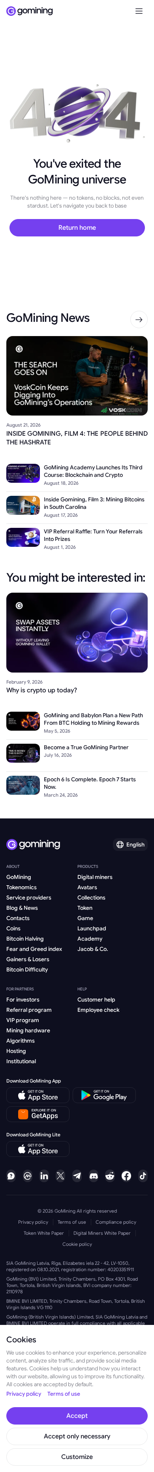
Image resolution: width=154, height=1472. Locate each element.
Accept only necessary (77, 1436)
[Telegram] (77, 1176)
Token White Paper (44, 1233)
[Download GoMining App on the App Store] (38, 1095)
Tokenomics (21, 887)
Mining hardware (28, 1030)
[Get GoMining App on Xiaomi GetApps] (38, 1114)
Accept (77, 1416)
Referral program (29, 1009)
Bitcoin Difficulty (27, 969)
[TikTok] (143, 1176)
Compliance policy (116, 1222)
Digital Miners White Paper (102, 1233)
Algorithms (20, 1040)
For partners (20, 989)
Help (82, 989)
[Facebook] (126, 1176)
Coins (13, 928)
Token (84, 907)
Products (87, 866)
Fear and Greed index (34, 948)
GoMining (18, 877)
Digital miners (95, 877)
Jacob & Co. (92, 948)
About (13, 866)
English (135, 844)
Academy (89, 938)
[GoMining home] (29, 11)
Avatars (87, 887)
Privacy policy (33, 1222)
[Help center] (11, 1176)
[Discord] (93, 1176)
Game (85, 918)
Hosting (16, 1050)
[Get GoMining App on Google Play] (104, 1095)
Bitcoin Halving (25, 938)
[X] (60, 1176)
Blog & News (22, 907)
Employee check (98, 1009)
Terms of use (72, 1222)
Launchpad (91, 928)
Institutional (21, 1061)
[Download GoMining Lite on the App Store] (38, 1149)
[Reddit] (110, 1176)
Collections (91, 897)
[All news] (139, 319)
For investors (22, 999)
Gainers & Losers (27, 959)
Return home (77, 228)
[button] (139, 11)
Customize (77, 1457)
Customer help (96, 999)
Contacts (18, 918)
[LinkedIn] (44, 1176)
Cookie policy (77, 1244)
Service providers (28, 897)
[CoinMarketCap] (27, 1176)
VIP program (22, 1020)
